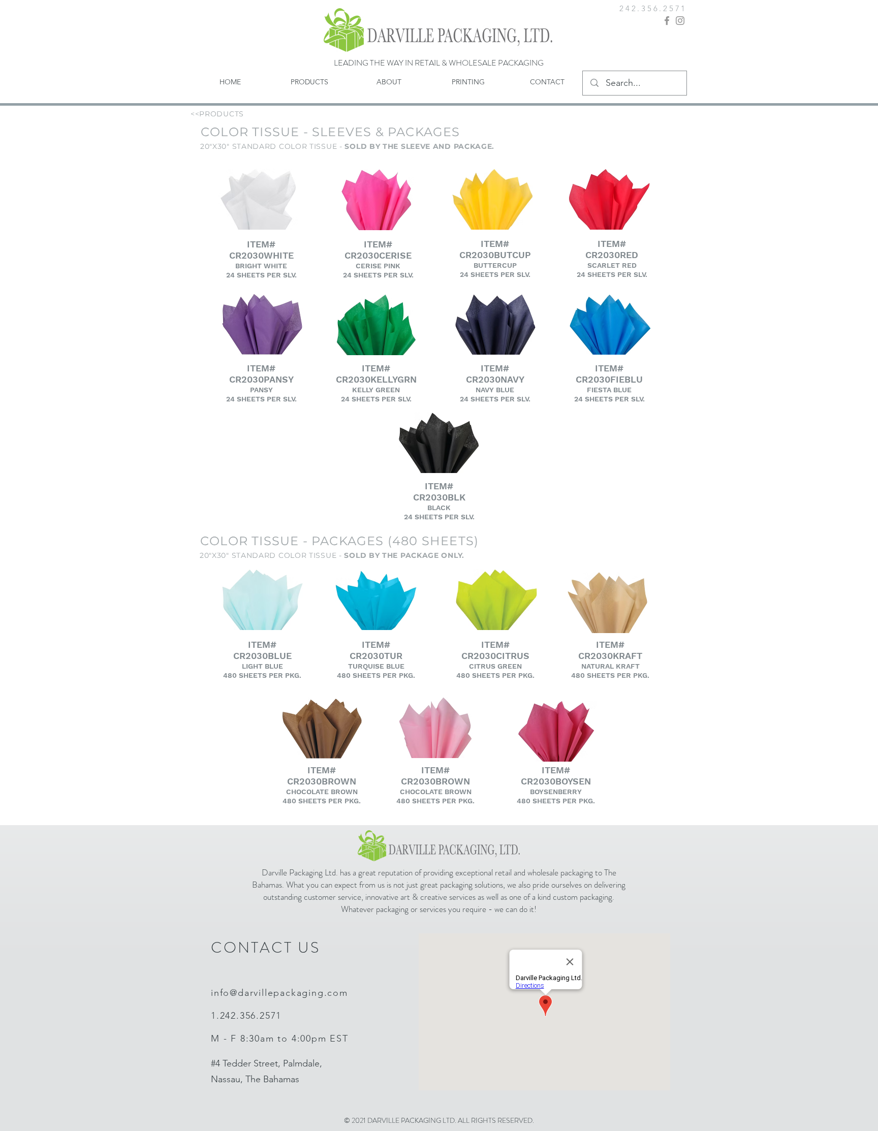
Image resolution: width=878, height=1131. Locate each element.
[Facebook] (667, 20)
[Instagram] (680, 20)
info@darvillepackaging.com (279, 992)
